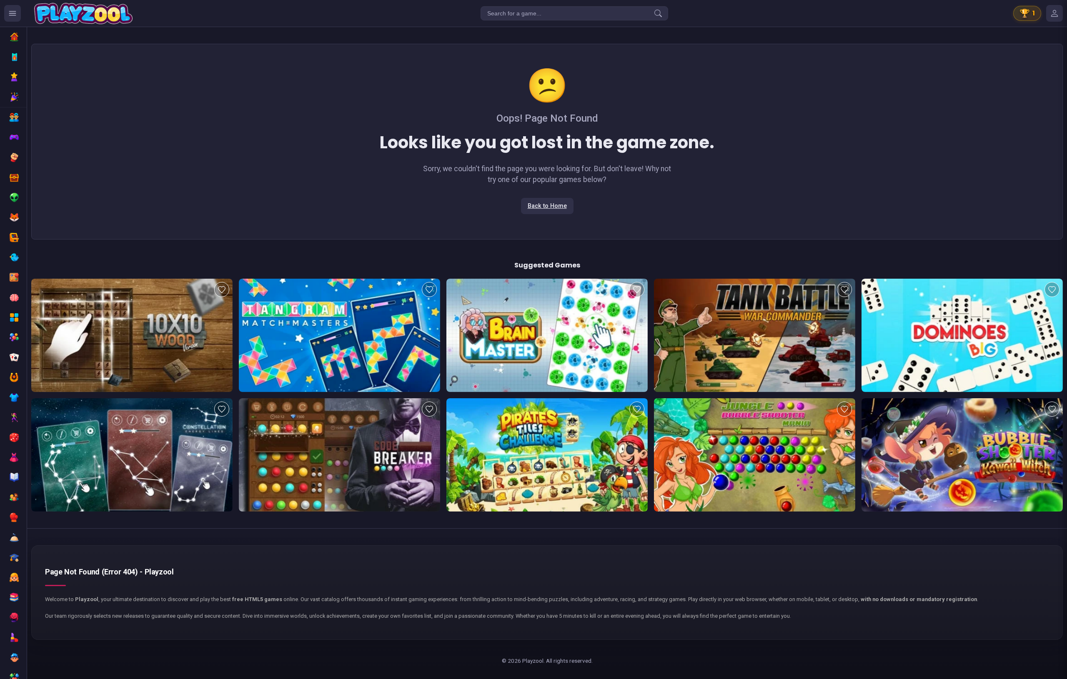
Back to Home (547, 206)
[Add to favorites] (221, 289)
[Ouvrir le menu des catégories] (12, 13)
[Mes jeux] (1054, 13)
